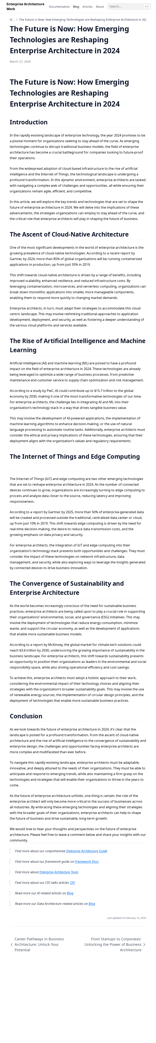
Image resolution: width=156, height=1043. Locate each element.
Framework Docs (87, 861)
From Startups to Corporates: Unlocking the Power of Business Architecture (112, 944)
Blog (13, 19)
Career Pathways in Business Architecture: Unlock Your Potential (39, 944)
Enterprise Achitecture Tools (58, 872)
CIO (72, 882)
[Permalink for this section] (52, 122)
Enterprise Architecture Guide (86, 851)
